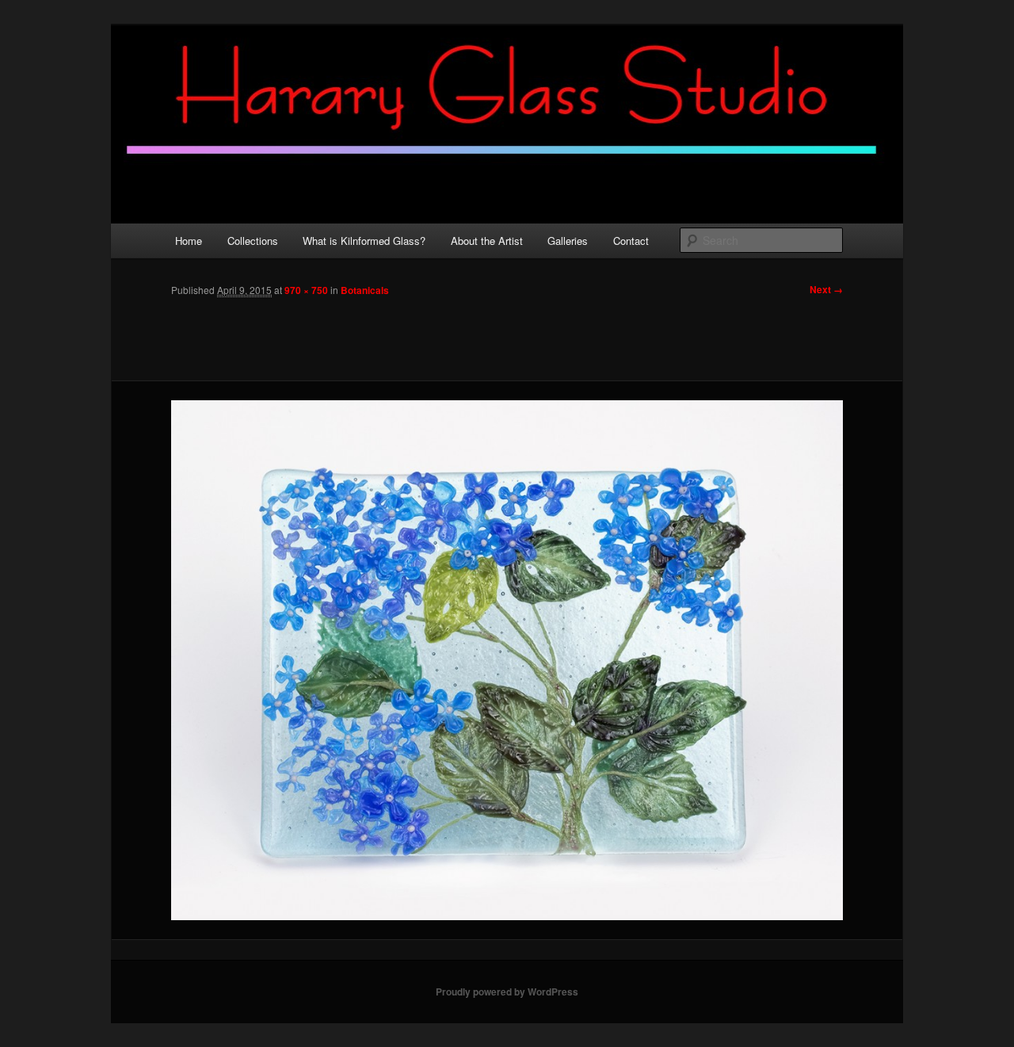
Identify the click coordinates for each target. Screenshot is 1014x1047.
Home (188, 240)
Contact (631, 240)
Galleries (567, 240)
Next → (826, 289)
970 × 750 (306, 290)
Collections (252, 240)
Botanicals (365, 290)
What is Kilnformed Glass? (364, 240)
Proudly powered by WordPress (507, 991)
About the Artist (487, 240)
